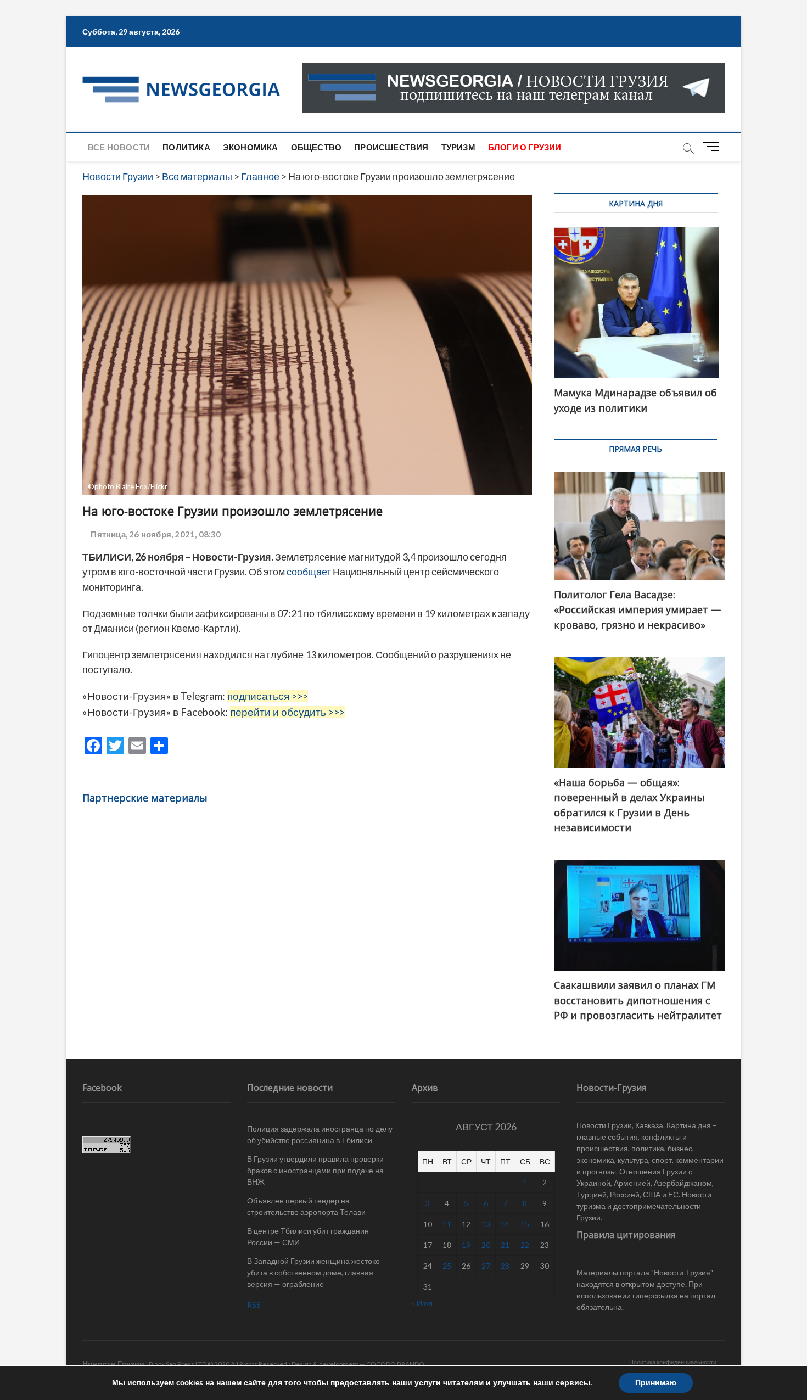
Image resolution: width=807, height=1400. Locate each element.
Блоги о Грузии (525, 147)
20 (485, 1245)
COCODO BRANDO (395, 1364)
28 (505, 1265)
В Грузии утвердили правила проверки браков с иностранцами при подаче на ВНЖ (315, 1170)
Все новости (119, 147)
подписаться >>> (267, 696)
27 (485, 1265)
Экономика (250, 147)
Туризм (458, 147)
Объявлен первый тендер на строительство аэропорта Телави (306, 1206)
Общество (316, 147)
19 (466, 1245)
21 (505, 1245)
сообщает (309, 571)
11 (446, 1224)
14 (505, 1224)
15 (524, 1224)
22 (524, 1245)
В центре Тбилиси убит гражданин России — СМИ (308, 1236)
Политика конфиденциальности (672, 1361)
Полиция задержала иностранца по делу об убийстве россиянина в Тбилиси (320, 1134)
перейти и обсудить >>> (287, 712)
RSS (254, 1304)
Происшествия (391, 147)
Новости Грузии (113, 1363)
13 (485, 1224)
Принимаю (655, 1382)
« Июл (422, 1303)
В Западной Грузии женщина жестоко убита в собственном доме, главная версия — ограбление (313, 1272)
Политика (186, 147)
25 (446, 1265)
